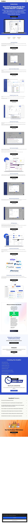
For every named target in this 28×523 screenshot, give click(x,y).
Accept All (14, 517)
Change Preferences (14, 520)
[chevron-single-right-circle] (24, 320)
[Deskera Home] (3, 1)
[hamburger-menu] (26, 1)
